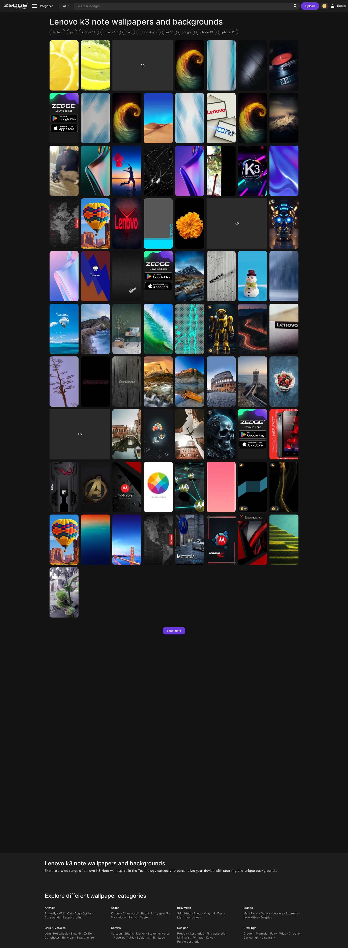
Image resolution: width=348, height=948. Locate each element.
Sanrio (132, 917)
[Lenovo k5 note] (189, 65)
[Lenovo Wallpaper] (221, 118)
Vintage (198, 937)
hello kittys (250, 917)
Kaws (209, 937)
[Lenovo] (95, 276)
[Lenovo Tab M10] (158, 118)
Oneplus (266, 917)
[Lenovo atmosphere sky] (95, 540)
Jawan (196, 917)
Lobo (161, 937)
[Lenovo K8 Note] (221, 65)
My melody (118, 917)
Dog (77, 913)
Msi (245, 913)
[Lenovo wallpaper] (283, 329)
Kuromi (115, 913)
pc (72, 32)
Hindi (187, 913)
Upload (310, 6)
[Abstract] (126, 118)
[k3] (283, 223)
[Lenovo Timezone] (64, 223)
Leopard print (72, 917)
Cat (69, 913)
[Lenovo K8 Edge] (221, 487)
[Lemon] (64, 65)
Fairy (273, 933)
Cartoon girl (251, 937)
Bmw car (68, 937)
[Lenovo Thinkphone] (126, 276)
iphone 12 (228, 32)
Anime (115, 907)
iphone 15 (110, 32)
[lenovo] (252, 276)
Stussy (265, 913)
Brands (248, 907)
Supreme (292, 913)
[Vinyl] (252, 65)
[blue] (189, 329)
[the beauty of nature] (283, 118)
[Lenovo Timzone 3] (158, 540)
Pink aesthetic (216, 933)
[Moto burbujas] (189, 487)
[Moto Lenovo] (158, 487)
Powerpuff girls (123, 937)
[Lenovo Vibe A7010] (252, 118)
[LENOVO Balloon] (64, 540)
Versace (277, 913)
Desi (220, 913)
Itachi (145, 913)
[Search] (295, 6)
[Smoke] (221, 171)
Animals (50, 907)
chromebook (148, 32)
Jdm (48, 933)
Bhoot (198, 913)
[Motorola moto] (189, 540)
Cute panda (53, 917)
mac (129, 32)
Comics (116, 927)
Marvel (140, 933)
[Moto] (221, 540)
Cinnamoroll (131, 913)
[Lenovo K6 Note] (95, 118)
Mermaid (262, 933)
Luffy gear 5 (159, 913)
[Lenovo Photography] (158, 171)
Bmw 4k (76, 933)
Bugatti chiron (86, 937)
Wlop (282, 933)
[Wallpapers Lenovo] (126, 540)
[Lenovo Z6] (95, 487)
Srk (179, 913)
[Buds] (64, 592)
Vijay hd (209, 913)
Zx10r (88, 933)
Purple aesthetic (188, 941)
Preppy (182, 933)
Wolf (62, 913)
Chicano (294, 933)
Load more (174, 630)
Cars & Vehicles (55, 927)
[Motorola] (126, 487)
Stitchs (129, 933)
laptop (57, 32)
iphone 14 (88, 32)
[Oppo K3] (95, 171)
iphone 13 (206, 32)
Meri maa (183, 917)
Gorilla (87, 913)
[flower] (189, 223)
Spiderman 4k (146, 937)
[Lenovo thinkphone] (252, 329)
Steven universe (159, 933)
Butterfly (50, 913)
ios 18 (170, 32)
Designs (182, 927)
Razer (254, 913)
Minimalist (184, 937)
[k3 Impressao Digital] (252, 171)
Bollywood (184, 907)
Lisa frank (268, 937)
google (186, 32)
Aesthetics (197, 933)
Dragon (248, 933)
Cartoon (116, 933)
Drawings (249, 927)
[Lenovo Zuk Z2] (283, 276)
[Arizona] (64, 381)
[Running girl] (126, 171)
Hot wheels (60, 933)
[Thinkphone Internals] (64, 487)
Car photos (52, 937)
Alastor (144, 917)
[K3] (64, 171)
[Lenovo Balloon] (95, 223)
